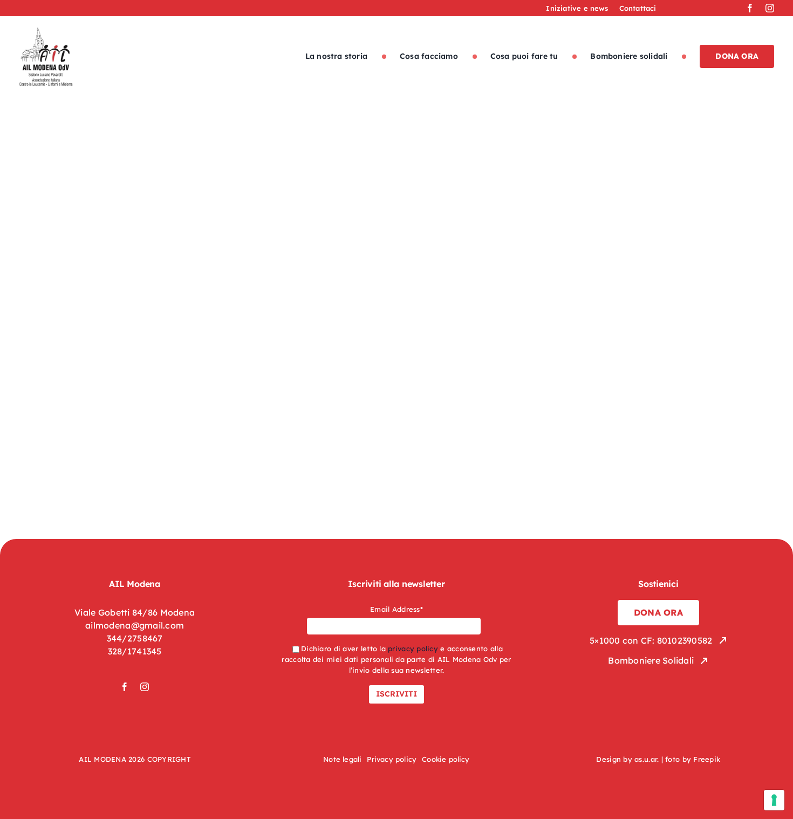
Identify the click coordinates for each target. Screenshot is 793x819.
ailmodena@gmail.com (134, 625)
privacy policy (413, 648)
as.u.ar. (646, 759)
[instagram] (769, 8)
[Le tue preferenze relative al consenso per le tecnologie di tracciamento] (774, 800)
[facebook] (750, 8)
